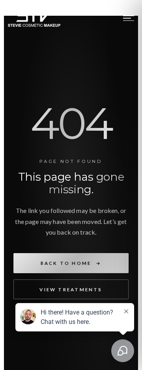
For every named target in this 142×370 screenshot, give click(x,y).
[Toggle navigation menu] (128, 18)
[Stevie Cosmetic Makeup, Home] (34, 18)
